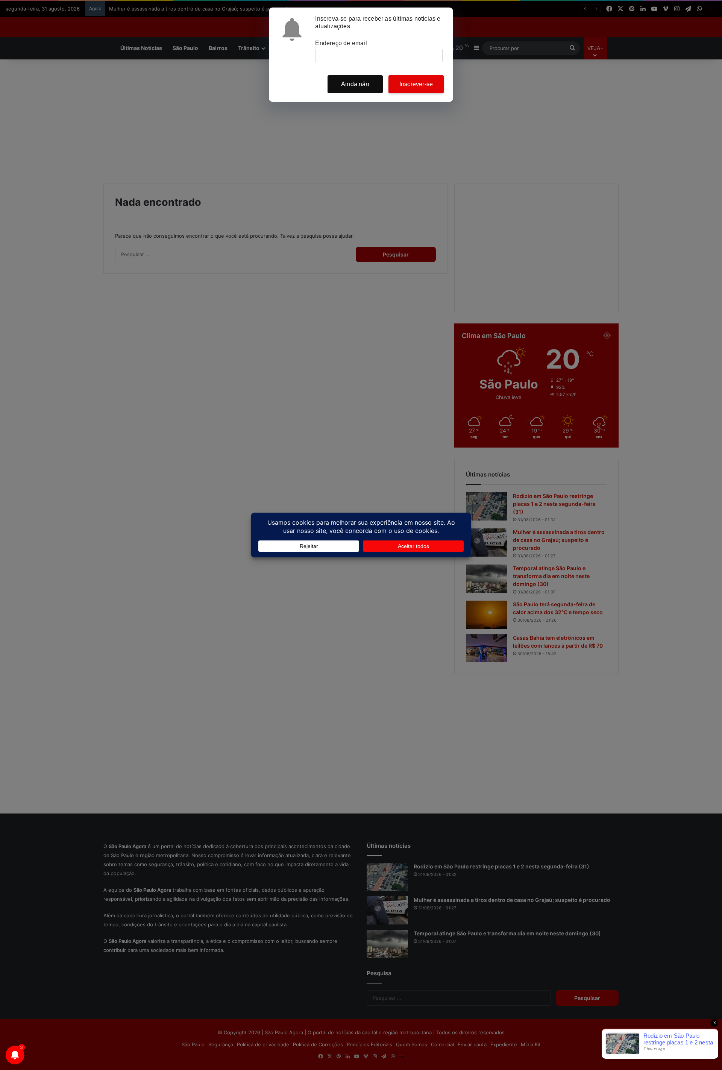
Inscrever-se (416, 84)
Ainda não (355, 84)
